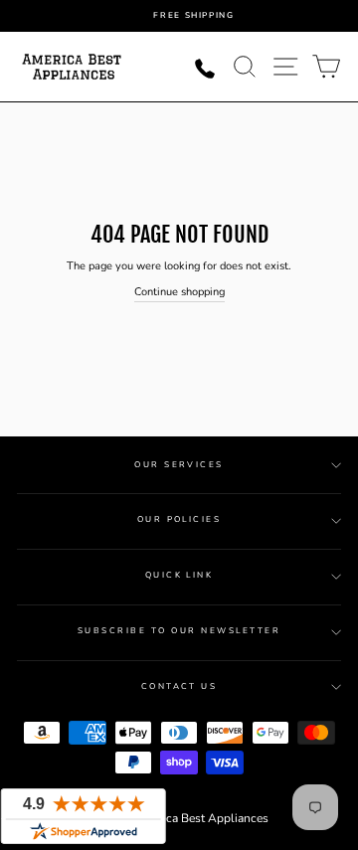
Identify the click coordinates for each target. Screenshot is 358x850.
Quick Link (179, 575)
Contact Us (179, 686)
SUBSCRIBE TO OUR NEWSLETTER (179, 630)
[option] (194, 16)
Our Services (179, 464)
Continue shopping (179, 291)
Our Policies (179, 519)
